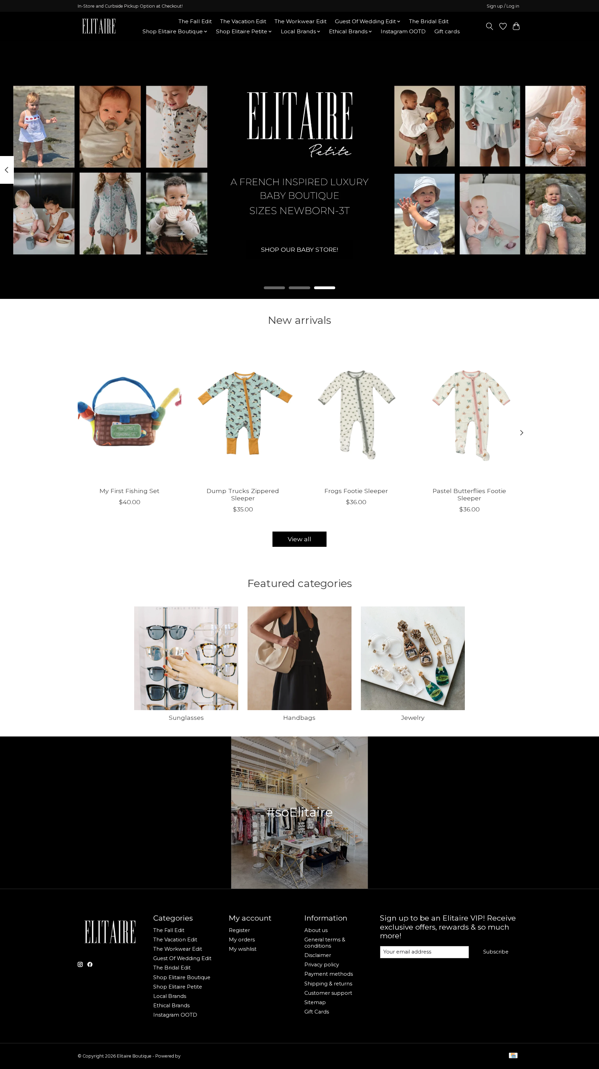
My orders (242, 940)
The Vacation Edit (243, 21)
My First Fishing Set (129, 490)
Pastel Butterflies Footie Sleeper (469, 494)
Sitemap (315, 1002)
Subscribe (496, 952)
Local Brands (169, 996)
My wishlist (243, 949)
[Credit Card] (513, 1056)
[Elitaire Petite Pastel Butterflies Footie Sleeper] (469, 412)
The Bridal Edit (429, 21)
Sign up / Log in (503, 6)
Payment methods (328, 974)
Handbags (299, 717)
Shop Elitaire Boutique (181, 977)
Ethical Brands (171, 1005)
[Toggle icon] (490, 26)
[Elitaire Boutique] (99, 26)
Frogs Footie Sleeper (356, 490)
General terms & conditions (324, 943)
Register (239, 930)
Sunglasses (186, 717)
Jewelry (413, 717)
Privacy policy (321, 965)
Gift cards (447, 31)
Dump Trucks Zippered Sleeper (243, 494)
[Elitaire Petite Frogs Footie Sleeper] (356, 412)
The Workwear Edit (301, 21)
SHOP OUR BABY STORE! (299, 249)
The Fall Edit (195, 21)
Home (161, 21)
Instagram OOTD (403, 31)
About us (316, 930)
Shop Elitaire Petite (177, 987)
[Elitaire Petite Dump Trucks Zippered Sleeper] (243, 412)
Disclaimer (317, 955)
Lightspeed (193, 1056)
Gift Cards (316, 1012)
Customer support (328, 993)
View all (299, 539)
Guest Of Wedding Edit (182, 958)
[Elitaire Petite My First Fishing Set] (129, 412)
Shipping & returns (328, 984)
